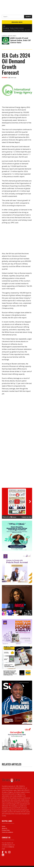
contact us (11, 847)
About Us (4, 828)
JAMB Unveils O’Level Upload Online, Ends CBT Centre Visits (20, 40)
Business (5, 77)
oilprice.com (20, 205)
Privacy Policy (6, 830)
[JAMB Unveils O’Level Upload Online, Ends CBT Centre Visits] (5, 40)
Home (3, 826)
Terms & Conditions (7, 832)
